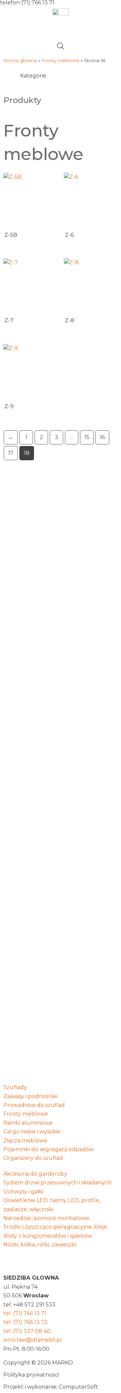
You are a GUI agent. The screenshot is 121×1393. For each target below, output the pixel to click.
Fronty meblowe (60, 60)
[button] (60, 32)
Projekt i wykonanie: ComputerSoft (50, 1387)
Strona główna (20, 60)
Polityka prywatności (31, 1375)
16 (102, 437)
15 (86, 437)
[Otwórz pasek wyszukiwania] (60, 46)
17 (10, 453)
